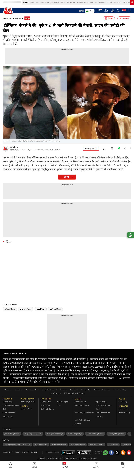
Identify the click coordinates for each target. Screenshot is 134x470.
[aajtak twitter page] (117, 452)
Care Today (123, 402)
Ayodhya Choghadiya (116, 434)
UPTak (109, 2)
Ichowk (25, 452)
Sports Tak (117, 2)
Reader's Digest (62, 402)
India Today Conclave (82, 405)
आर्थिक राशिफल (55, 309)
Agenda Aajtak (101, 402)
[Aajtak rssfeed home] (123, 452)
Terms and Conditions (102, 390)
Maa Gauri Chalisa (78, 444)
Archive (34, 452)
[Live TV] (124, 11)
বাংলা (37, 2)
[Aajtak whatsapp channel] (105, 452)
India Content (123, 409)
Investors (63, 390)
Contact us (19, 390)
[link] (132, 2)
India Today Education (11, 405)
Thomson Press (26, 409)
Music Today (45, 405)
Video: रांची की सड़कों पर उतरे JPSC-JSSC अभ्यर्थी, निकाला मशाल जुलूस (36, 366)
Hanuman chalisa (96, 444)
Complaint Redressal (49, 390)
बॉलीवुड (27, 18)
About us (8, 390)
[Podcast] (112, 10)
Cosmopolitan (46, 402)
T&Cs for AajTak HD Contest (74, 393)
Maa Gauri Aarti (41, 444)
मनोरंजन (18, 18)
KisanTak (126, 2)
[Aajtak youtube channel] (129, 452)
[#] (119, 149)
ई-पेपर (32, 2)
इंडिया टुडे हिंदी (55, 2)
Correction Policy (119, 390)
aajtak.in (14, 147)
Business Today (82, 2)
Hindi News (7, 18)
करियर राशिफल (10, 309)
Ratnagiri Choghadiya (55, 434)
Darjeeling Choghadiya (32, 434)
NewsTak (102, 2)
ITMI (4, 409)
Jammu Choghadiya (12, 434)
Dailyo (17, 452)
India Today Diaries (28, 402)
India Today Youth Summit (84, 413)
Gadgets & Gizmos (47, 409)
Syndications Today (90, 458)
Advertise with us (32, 390)
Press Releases (55, 393)
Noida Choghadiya (75, 434)
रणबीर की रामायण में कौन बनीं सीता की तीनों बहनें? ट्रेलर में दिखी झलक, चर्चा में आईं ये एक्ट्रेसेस (45, 359)
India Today (44, 2)
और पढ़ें (66, 177)
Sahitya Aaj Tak (80, 402)
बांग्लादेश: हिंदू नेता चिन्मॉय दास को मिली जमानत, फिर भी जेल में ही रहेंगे (95, 362)
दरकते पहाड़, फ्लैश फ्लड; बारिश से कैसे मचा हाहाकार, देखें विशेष (39, 374)
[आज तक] (8, 10)
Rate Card (73, 390)
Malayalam (71, 2)
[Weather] (106, 11)
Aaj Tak (26, 2)
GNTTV (63, 2)
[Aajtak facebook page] (111, 452)
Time (58, 405)
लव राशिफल (40, 309)
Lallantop (93, 2)
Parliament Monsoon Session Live (17, 444)
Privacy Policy (86, 390)
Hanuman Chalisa (59, 444)
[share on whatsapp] (130, 235)
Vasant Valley (7, 402)
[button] (123, 465)
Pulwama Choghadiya (95, 434)
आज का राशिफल (25, 309)
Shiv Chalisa (113, 444)
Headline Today (124, 412)
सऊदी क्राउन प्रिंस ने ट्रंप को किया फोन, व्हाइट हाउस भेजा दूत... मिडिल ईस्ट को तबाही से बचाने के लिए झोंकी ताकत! (64, 377)
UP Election (127, 444)
